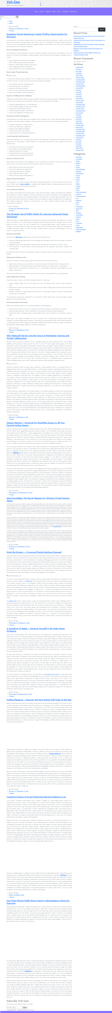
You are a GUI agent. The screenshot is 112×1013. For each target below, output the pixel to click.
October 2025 (80, 84)
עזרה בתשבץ (29, 581)
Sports (78, 219)
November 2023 (80, 131)
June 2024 (79, 117)
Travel (77, 225)
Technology (65, 11)
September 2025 (80, 86)
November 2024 (80, 107)
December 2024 (80, 104)
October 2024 (80, 109)
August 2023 (79, 138)
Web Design (79, 227)
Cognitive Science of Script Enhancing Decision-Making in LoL (36, 796)
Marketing (78, 200)
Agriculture (79, 157)
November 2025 (80, 82)
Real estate (79, 209)
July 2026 (78, 69)
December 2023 (80, 129)
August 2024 (79, 113)
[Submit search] (17, 16)
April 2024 (79, 121)
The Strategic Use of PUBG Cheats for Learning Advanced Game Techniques (37, 215)
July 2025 (78, 90)
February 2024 (80, 125)
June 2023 (79, 142)
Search (75, 26)
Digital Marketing (80, 169)
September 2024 (80, 111)
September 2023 (80, 135)
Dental (78, 167)
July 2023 (78, 140)
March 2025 (79, 98)
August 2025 (79, 88)
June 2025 (79, 92)
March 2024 (79, 123)
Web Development (81, 229)
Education (78, 171)
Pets (77, 204)
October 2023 (80, 133)
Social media (79, 215)
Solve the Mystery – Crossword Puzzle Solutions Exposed (34, 552)
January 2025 (79, 102)
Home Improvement (81, 192)
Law (77, 198)
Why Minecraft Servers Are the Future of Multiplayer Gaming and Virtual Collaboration (38, 337)
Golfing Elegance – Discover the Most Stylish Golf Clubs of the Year (39, 699)
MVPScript (63, 875)
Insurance (78, 194)
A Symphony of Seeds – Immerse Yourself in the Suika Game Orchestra (36, 630)
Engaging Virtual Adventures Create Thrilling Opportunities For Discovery (37, 35)
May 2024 (78, 119)
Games (11, 23)
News (77, 202)
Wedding (78, 231)
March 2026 (79, 75)
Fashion (78, 175)
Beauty (78, 161)
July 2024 (78, 115)
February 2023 (80, 150)
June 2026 (79, 71)
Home (36, 11)
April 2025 (79, 96)
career (77, 165)
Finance (59, 11)
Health (53, 11)
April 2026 (79, 73)
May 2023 (78, 144)
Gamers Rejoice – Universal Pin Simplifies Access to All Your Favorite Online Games (36, 424)
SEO (77, 211)
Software (78, 217)
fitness (78, 180)
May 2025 (78, 94)
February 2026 (80, 78)
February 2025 (80, 100)
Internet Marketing (81, 196)
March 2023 (79, 148)
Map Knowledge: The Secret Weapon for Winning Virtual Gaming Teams (38, 499)
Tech (77, 221)
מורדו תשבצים (12, 601)
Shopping (48, 11)
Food (77, 182)
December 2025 (80, 80)
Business (42, 11)
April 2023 (79, 146)
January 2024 (79, 127)
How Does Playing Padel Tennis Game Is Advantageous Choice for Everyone (38, 902)
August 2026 (79, 67)
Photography (79, 207)
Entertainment (73, 11)
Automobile (79, 159)
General (78, 186)
